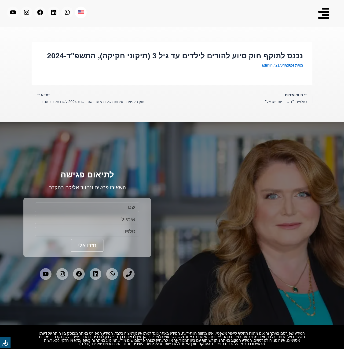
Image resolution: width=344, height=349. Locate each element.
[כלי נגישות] (5, 342)
